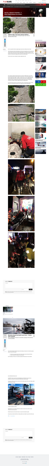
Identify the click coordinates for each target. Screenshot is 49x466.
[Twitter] (5, 40)
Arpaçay (18, 0)
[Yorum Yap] (5, 46)
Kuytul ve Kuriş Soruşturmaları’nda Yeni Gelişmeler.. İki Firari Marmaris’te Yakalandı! (17, 4)
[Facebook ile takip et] (22, 461)
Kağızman (23, 0)
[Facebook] (5, 39)
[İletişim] (44, 4)
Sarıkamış (26, 0)
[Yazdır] (5, 44)
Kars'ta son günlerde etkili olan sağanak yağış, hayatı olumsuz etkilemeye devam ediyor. (19, 36)
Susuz (30, 0)
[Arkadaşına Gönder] (5, 43)
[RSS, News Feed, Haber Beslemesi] (25, 461)
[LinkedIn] (5, 42)
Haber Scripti (23, 463)
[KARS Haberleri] (16, 2)
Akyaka (16, 0)
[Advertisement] (20, 42)
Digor (20, 0)
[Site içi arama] (45, 4)
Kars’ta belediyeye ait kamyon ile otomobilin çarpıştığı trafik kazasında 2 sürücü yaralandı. (20, 338)
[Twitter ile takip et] (23, 461)
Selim (28, 0)
